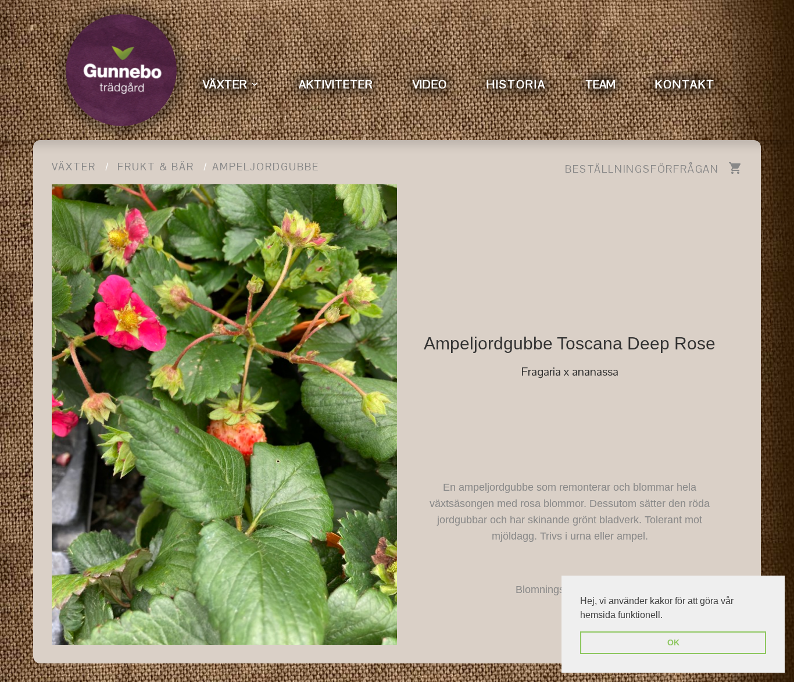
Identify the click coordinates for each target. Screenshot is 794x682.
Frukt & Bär (155, 166)
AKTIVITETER (336, 84)
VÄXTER (225, 84)
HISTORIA (516, 84)
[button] (666, 615)
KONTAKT (685, 84)
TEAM (600, 84)
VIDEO (430, 84)
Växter (74, 166)
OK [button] (673, 642)
